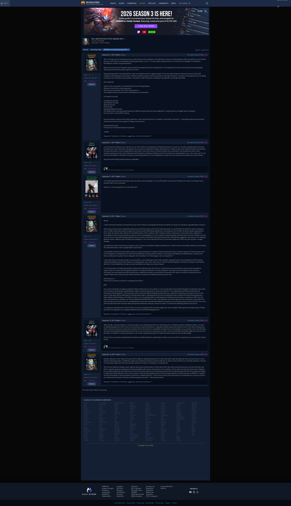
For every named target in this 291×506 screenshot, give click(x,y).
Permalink (190, 55)
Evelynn (101, 419)
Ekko (100, 415)
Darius (101, 408)
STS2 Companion (152, 496)
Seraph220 (100, 41)
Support (167, 503)
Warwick (194, 404)
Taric (178, 408)
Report (124, 55)
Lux (131, 422)
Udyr (177, 422)
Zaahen (194, 422)
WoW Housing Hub (137, 494)
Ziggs (193, 429)
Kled (131, 404)
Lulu (131, 421)
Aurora (86, 424)
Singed (163, 424)
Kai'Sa (117, 424)
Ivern (116, 410)
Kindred (132, 403)
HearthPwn (149, 490)
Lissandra (133, 415)
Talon (178, 406)
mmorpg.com (150, 486)
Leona (132, 412)
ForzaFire (120, 494)
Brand (86, 433)
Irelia (116, 408)
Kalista (117, 426)
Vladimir (179, 440)
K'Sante (117, 422)
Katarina (117, 433)
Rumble (163, 406)
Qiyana (148, 428)
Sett (162, 417)
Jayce (116, 417)
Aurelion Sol (87, 422)
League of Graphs (108, 488)
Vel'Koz (178, 431)
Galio (101, 428)
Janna (116, 412)
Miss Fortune (134, 435)
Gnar (100, 433)
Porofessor (105, 490)
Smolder (163, 431)
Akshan (86, 408)
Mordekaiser (134, 436)
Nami (147, 403)
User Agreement (119, 503)
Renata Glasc (150, 438)
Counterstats (106, 492)
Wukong (194, 406)
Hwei (116, 404)
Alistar (86, 410)
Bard (85, 428)
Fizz (100, 426)
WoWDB (134, 492)
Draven (101, 413)
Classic (142, 3)
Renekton (148, 440)
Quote (197, 55)
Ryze (162, 408)
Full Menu (183, 3)
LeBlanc (132, 408)
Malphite (133, 424)
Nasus (147, 404)
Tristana (179, 413)
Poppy (147, 424)
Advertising (140, 503)
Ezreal (101, 421)
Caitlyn (86, 438)
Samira (163, 410)
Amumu (86, 413)
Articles (174, 503)
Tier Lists (152, 3)
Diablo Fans (150, 492)
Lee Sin (132, 410)
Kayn (116, 436)
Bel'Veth (86, 429)
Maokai (132, 428)
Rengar (163, 403)
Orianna (148, 419)
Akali (85, 406)
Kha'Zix (117, 440)
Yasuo (194, 413)
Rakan (147, 431)
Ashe (85, 421)
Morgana (133, 438)
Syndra (163, 440)
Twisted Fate (180, 419)
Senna (163, 413)
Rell (147, 436)
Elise (100, 417)
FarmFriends (121, 492)
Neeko (148, 408)
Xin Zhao (194, 412)
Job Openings (150, 503)
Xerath (194, 410)
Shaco (163, 419)
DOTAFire (120, 488)
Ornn (147, 421)
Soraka (163, 435)
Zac (193, 424)
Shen (162, 421)
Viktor (178, 438)
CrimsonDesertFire (167, 486)
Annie (85, 417)
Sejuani (163, 412)
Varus (178, 426)
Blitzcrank (87, 431)
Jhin (116, 419)
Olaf (147, 417)
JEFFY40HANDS (92, 177)
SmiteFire (120, 486)
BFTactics (134, 486)
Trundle (178, 415)
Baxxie (91, 143)
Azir (85, 426)
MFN (6, 3)
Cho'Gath (102, 404)
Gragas (101, 435)
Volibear (194, 403)
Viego (178, 436)
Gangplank (102, 429)
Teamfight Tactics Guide (145, 445)
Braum (86, 435)
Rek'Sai (148, 435)
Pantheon (149, 422)
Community (163, 3)
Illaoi (116, 406)
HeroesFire (120, 496)
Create (113, 3)
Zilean (194, 431)
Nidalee (148, 410)
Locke (132, 417)
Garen (101, 431)
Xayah (194, 408)
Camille (86, 440)
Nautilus (148, 406)
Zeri (193, 428)
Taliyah (178, 404)
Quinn (147, 429)
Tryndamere (180, 417)
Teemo (178, 410)
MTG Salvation (136, 488)
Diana (101, 410)
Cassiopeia (102, 403)
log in (92, 390)
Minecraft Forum (136, 490)
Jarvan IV (117, 413)
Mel (131, 431)
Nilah (147, 412)
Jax (116, 415)
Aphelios (86, 419)
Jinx (116, 421)
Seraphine (164, 415)
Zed (193, 426)
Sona (162, 433)
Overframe (149, 494)
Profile (91, 84)
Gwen (101, 438)
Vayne (178, 428)
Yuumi (194, 421)
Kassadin (117, 431)
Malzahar (133, 426)
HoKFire (163, 488)
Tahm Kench (180, 403)
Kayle (116, 435)
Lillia (131, 413)
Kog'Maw (133, 406)
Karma (117, 428)
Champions (132, 3)
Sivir (162, 428)
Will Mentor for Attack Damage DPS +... (116, 50)
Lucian (132, 419)
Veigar (178, 429)
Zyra (193, 435)
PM (202, 55)
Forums (85, 50)
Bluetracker (149, 488)
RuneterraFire (106, 496)
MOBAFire (105, 486)
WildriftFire (105, 494)
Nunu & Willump (151, 415)
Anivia (86, 415)
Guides (121, 3)
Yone (193, 415)
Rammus (148, 433)
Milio (131, 433)
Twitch (178, 421)
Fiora (100, 424)
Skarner (163, 429)
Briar (85, 436)
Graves (101, 436)
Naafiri (132, 440)
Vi (177, 435)
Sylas (162, 438)
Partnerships (160, 503)
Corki (101, 406)
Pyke (147, 426)
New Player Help (96, 50)
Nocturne (148, 413)
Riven (162, 404)
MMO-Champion (136, 496)
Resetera (120, 490)
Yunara (194, 419)
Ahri (85, 404)
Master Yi (133, 429)
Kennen (117, 438)
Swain (163, 436)
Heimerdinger (119, 403)
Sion (162, 426)
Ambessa (87, 412)
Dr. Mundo (102, 412)
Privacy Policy (131, 503)
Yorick (194, 417)
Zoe (193, 433)
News (173, 3)
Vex (177, 433)
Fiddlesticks (103, 422)
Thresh (178, 412)
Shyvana (163, 422)
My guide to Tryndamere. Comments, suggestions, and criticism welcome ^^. (128, 136)
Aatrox (86, 403)
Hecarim (102, 440)
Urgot (178, 424)
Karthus (117, 429)
